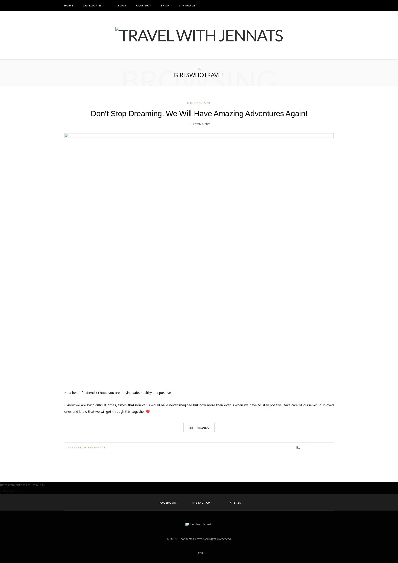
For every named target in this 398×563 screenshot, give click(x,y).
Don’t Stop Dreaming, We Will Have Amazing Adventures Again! (199, 113)
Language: (188, 5)
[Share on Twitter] (317, 447)
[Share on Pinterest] (329, 447)
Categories (92, 5)
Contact (143, 5)
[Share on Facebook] (311, 447)
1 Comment (201, 124)
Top (200, 553)
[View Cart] (331, 5)
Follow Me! (8, 491)
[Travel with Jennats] (199, 35)
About (121, 5)
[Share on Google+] (323, 447)
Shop (165, 5)
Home (68, 5)
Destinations (199, 102)
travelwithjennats (89, 447)
